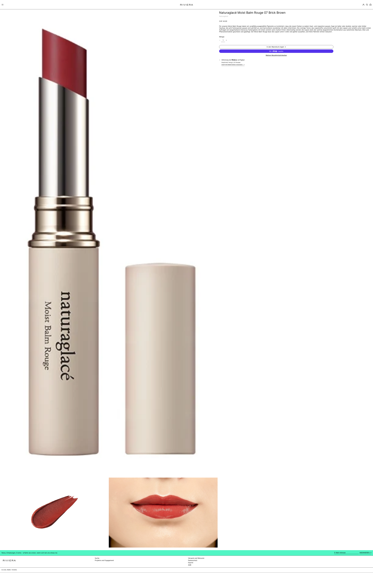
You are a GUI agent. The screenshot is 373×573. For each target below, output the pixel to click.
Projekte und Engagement (104, 560)
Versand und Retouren (196, 558)
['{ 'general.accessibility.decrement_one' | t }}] (219, 40)
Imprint (190, 563)
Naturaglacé (223, 16)
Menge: (221, 37)
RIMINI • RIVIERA (12, 570)
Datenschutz (192, 560)
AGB (189, 565)
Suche (97, 558)
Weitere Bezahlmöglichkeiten (276, 55)
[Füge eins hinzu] (226, 40)
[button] (367, 4)
